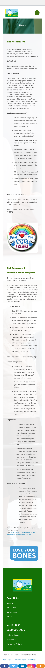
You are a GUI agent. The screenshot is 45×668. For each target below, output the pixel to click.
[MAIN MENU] (37, 12)
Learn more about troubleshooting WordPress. (19, 660)
